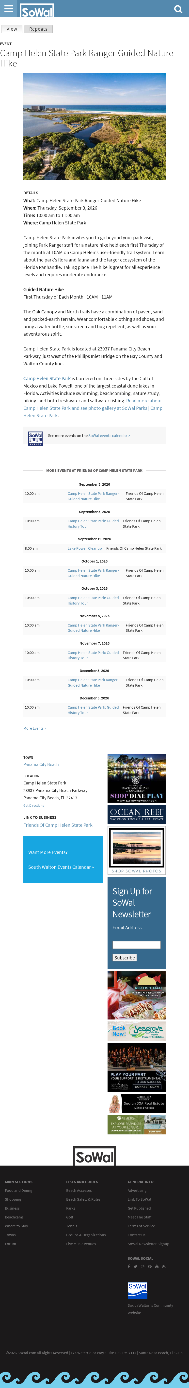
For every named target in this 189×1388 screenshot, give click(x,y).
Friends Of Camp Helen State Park (58, 825)
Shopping (13, 1199)
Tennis (71, 1225)
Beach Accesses (79, 1190)
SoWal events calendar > (109, 435)
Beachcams (14, 1216)
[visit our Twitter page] (135, 1266)
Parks (70, 1208)
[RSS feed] (164, 1266)
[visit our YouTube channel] (157, 1266)
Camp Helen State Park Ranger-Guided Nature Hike (93, 496)
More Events (33, 728)
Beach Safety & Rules (83, 1199)
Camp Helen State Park (47, 378)
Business (12, 1208)
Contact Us (136, 1234)
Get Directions (33, 805)
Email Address (127, 927)
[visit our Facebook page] (129, 1266)
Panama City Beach (41, 764)
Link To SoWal (139, 1199)
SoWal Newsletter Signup (148, 1243)
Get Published (139, 1208)
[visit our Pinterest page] (150, 1266)
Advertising (137, 1190)
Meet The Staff (139, 1216)
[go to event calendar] (35, 444)
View (14, 29)
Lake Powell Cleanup (85, 548)
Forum (10, 1243)
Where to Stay (16, 1225)
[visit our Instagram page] (142, 1266)
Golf (69, 1216)
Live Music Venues (81, 1243)
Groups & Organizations (86, 1234)
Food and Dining (18, 1190)
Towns (10, 1234)
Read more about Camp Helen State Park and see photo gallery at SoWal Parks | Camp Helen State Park (92, 407)
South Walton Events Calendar (59, 867)
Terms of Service (141, 1225)
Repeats (38, 29)
